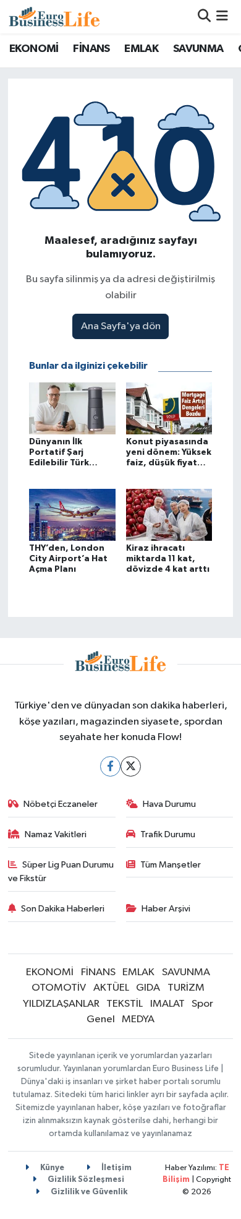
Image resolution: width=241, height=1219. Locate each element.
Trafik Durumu (167, 834)
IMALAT (167, 1004)
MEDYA (138, 1019)
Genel (101, 1019)
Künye (51, 1168)
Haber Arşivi (166, 908)
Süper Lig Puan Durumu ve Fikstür (61, 871)
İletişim (115, 1168)
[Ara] (204, 16)
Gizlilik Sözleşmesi (85, 1180)
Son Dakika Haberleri (62, 908)
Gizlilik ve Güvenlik (88, 1192)
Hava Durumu (169, 804)
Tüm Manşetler (170, 864)
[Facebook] (110, 766)
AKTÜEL (111, 988)
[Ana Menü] (222, 16)
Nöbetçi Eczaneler (60, 804)
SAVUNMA (198, 48)
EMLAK (141, 48)
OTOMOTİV (59, 988)
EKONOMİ (34, 48)
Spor (202, 1004)
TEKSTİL (124, 1004)
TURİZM (186, 988)
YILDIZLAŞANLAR (61, 1004)
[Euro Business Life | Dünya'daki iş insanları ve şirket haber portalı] (54, 16)
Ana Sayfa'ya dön (121, 326)
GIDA (148, 988)
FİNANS (91, 48)
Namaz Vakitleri (56, 834)
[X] (130, 766)
